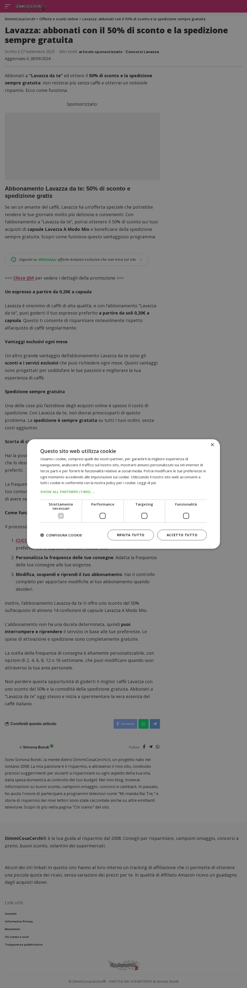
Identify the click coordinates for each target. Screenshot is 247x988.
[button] (123, 491)
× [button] (212, 445)
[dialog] (123, 494)
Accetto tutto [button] (182, 535)
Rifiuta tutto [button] (130, 535)
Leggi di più (146, 482)
